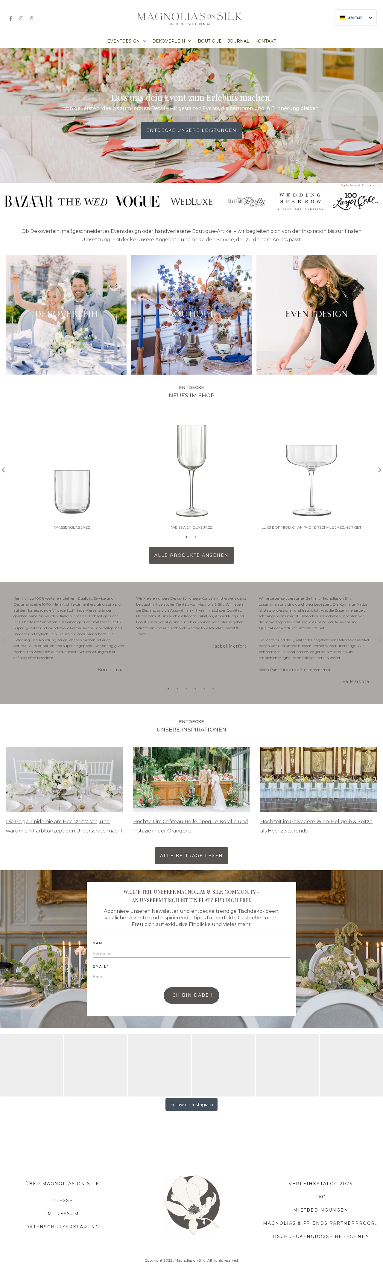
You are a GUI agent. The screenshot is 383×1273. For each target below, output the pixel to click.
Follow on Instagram (191, 1104)
